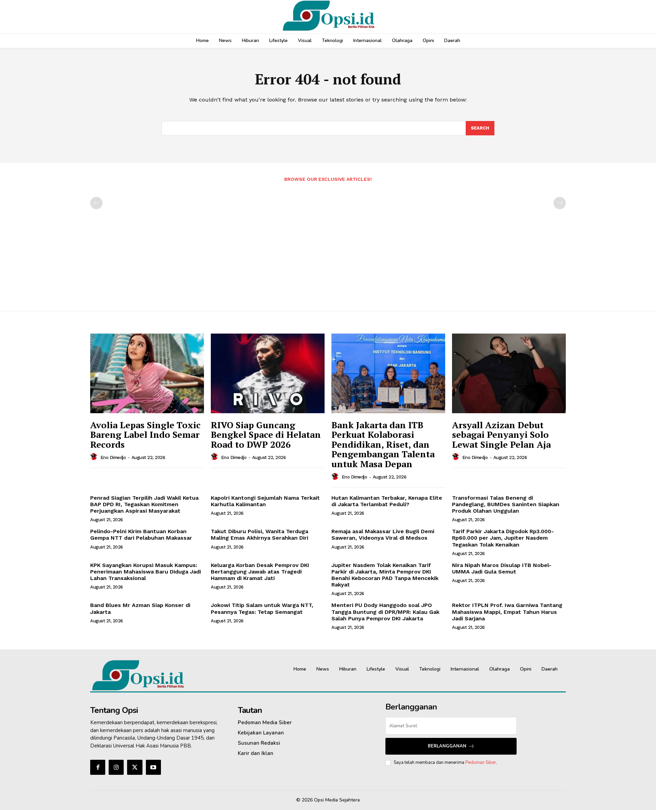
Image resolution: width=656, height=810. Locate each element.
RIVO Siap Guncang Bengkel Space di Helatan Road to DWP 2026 (266, 434)
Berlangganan (447, 746)
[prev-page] (96, 203)
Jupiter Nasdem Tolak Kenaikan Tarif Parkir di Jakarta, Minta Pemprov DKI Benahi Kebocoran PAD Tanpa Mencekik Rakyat (384, 575)
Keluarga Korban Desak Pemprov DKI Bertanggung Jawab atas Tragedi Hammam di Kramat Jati (260, 571)
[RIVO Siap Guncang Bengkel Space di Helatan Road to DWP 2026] (268, 373)
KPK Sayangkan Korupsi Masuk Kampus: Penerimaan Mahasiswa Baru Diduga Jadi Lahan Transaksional (145, 571)
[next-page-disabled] (560, 203)
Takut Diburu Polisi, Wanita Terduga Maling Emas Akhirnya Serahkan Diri (259, 534)
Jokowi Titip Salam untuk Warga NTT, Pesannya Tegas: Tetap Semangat (262, 608)
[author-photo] (94, 457)
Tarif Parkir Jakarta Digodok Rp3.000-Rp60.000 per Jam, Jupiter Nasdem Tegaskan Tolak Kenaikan (503, 538)
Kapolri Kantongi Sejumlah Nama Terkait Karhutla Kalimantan (265, 501)
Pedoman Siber (480, 762)
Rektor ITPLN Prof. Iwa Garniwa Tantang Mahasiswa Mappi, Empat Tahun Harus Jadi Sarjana (507, 611)
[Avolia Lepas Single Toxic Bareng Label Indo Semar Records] (147, 373)
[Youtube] (153, 767)
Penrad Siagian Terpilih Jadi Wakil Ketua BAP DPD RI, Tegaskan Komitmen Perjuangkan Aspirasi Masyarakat (144, 504)
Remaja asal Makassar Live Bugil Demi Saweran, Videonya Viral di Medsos (382, 534)
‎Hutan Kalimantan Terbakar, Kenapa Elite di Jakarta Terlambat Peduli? (386, 501)
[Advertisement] (328, 243)
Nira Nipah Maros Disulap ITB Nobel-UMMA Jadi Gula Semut (501, 568)
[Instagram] (116, 767)
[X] (134, 767)
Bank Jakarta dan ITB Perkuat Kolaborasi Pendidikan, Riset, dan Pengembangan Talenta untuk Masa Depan (383, 444)
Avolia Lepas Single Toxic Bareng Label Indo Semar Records (145, 434)
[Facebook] (97, 767)
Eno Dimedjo (113, 457)
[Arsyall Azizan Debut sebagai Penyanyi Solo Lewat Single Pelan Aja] (509, 373)
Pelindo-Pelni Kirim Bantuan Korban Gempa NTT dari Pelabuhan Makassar (141, 534)
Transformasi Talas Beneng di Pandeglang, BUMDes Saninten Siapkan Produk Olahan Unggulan (505, 504)
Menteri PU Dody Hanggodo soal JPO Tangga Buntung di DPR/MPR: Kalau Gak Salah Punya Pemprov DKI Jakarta (385, 611)
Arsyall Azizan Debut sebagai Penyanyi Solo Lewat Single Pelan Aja (501, 434)
